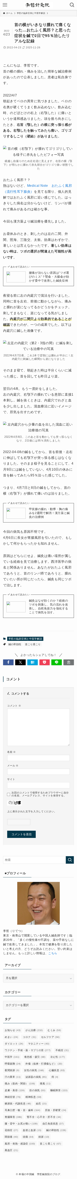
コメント (14, 705)
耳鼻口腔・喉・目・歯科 (22, 1110)
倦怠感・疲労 (34, 1056)
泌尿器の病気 (36, 1076)
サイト (11, 779)
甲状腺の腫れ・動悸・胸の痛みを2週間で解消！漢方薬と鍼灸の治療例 (49, 513)
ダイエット (14, 1043)
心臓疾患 (57, 1070)
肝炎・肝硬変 (55, 1110)
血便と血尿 (32, 1130)
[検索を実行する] (70, 860)
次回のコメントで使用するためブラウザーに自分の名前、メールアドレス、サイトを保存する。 (40, 794)
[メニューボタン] (5, 5)
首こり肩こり (33, 644)
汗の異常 (13, 1076)
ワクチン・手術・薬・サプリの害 (28, 1050)
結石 (41, 1103)
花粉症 (11, 1130)
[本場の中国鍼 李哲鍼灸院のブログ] (38, 5)
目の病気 (37, 1090)
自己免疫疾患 (53, 1123)
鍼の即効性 (14, 644)
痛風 (45, 1083)
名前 (11, 752)
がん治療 (34, 1030)
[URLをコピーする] (68, 662)
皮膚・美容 (15, 1090)
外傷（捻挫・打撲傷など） (43, 1063)
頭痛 (28, 1136)
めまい (11, 1037)
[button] (8, 662)
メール (12, 765)
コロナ (29, 1037)
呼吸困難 (13, 1063)
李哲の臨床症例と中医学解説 (25, 638)
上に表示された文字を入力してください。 (32, 811)
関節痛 (11, 1136)
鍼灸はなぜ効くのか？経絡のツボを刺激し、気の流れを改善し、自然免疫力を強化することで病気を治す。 (48, 606)
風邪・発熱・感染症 (20, 1143)
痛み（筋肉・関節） (20, 1083)
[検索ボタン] (72, 5)
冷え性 (57, 1056)
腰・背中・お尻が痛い (21, 1123)
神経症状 (13, 1097)
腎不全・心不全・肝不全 (44, 1117)
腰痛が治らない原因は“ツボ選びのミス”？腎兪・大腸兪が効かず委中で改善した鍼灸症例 (49, 276)
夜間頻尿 (12, 1070)
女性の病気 (34, 1070)
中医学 (12, 1056)
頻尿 (43, 1136)
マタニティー (38, 1043)
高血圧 (11, 1150)
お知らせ (13, 1030)
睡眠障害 (59, 1090)
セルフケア (50, 1037)
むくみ (54, 1030)
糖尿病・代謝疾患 (18, 1103)
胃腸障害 (13, 1117)
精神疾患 (33, 1097)
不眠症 (62, 1050)
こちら (52, 953)
